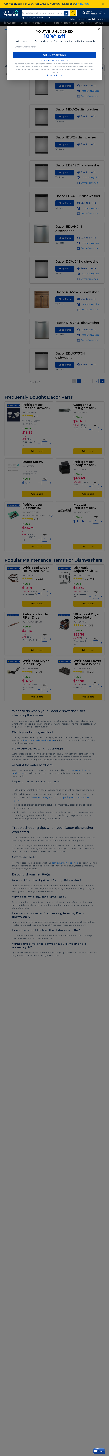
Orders (72, 19)
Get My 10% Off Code (54, 55)
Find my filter (83, 4)
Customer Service (84, 19)
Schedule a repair (99, 19)
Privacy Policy (54, 75)
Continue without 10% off (54, 60)
